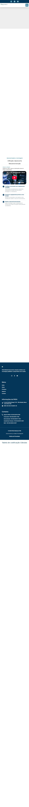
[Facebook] (15, 1)
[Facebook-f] (14, 376)
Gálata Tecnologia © (18, 433)
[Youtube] (18, 1)
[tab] (14, 158)
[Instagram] (11, 1)
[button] (26, 5)
